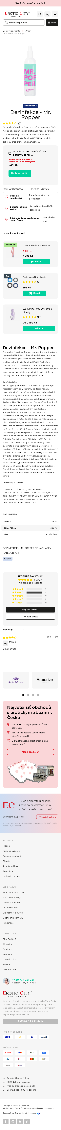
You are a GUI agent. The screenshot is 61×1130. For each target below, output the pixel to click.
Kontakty (7, 954)
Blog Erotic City (10, 939)
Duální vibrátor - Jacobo (36, 246)
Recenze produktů (12, 856)
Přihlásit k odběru (47, 817)
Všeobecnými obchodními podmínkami (38, 1108)
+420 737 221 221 (23, 980)
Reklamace (8, 923)
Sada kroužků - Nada (34, 277)
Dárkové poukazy (11, 876)
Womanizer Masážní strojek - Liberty (39, 311)
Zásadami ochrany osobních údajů (38, 823)
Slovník (6, 861)
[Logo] (17, 14)
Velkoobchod (9, 970)
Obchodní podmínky (13, 918)
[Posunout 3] (33, 695)
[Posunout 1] (23, 695)
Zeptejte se (8, 871)
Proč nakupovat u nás (13, 893)
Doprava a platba (11, 903)
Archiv (28, 31)
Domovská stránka (11, 31)
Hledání (6, 846)
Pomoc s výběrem (11, 851)
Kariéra (6, 965)
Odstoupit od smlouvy (30, 1021)
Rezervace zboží (11, 908)
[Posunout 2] (28, 695)
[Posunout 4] (38, 695)
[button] (10, 123)
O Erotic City (9, 960)
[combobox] (24, 22)
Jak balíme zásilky (12, 898)
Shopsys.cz (32, 1113)
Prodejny (7, 949)
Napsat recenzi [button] (30, 610)
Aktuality (7, 944)
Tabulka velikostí (11, 866)
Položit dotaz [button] (30, 617)
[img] (9, 638)
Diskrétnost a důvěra (13, 913)
